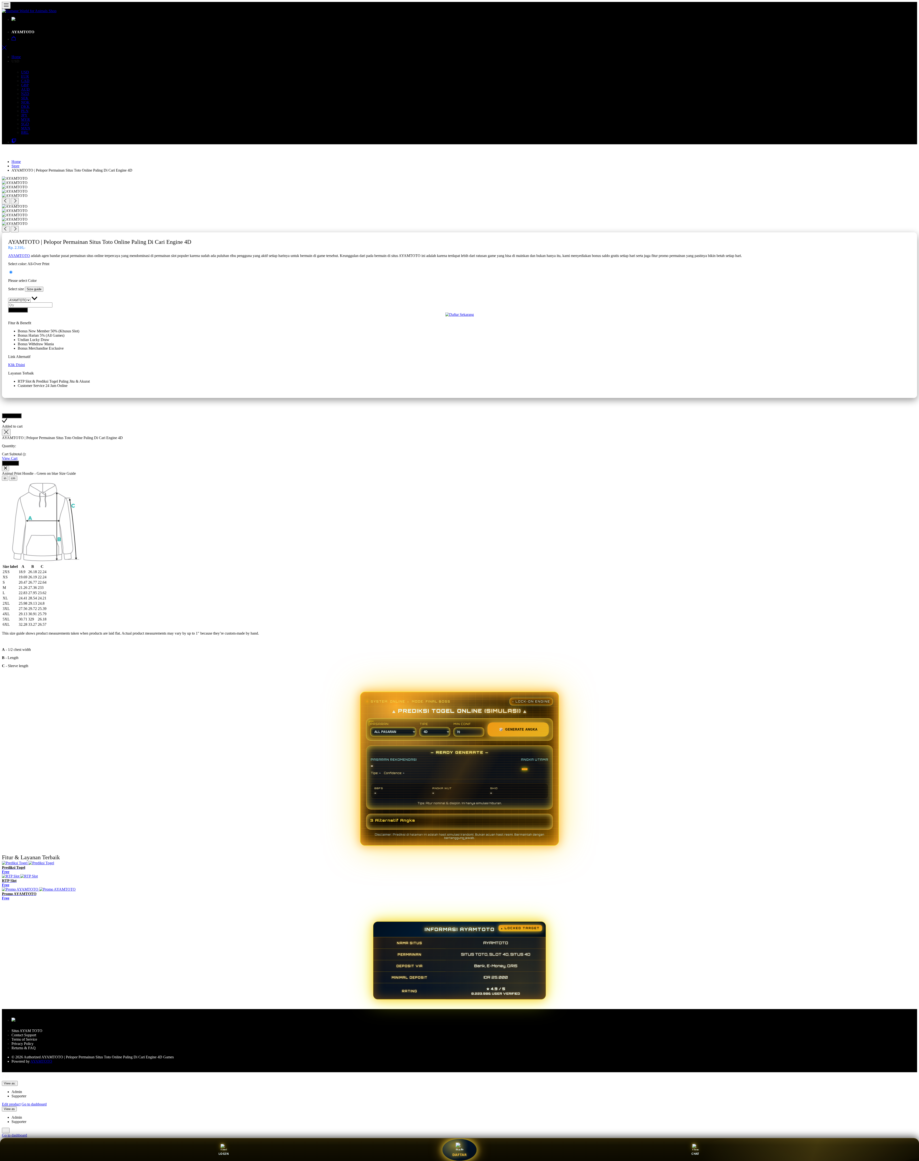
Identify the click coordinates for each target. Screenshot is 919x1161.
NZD (25, 94)
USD (25, 72)
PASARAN (379, 724)
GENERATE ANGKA (518, 729)
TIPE (424, 724)
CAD (25, 81)
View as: (10, 1083)
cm (13, 478)
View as (9, 1109)
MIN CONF (462, 724)
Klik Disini (16, 365)
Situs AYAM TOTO (27, 1031)
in (5, 478)
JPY (24, 115)
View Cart (9, 458)
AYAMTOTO (23, 32)
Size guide (34, 289)
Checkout (10, 463)
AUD (25, 89)
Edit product (11, 1104)
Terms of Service (24, 1039)
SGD (25, 124)
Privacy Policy (22, 1044)
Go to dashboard (34, 1104)
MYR (25, 119)
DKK (25, 107)
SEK (24, 98)
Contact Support (23, 1035)
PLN (24, 111)
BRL (25, 132)
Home (16, 57)
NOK (25, 102)
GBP (25, 85)
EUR (25, 76)
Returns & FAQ (23, 1048)
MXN (25, 128)
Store (15, 166)
